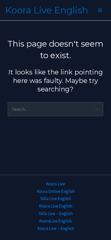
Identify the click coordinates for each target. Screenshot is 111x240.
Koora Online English (56, 191)
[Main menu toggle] (100, 10)
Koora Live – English (55, 228)
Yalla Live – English (55, 213)
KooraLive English (55, 221)
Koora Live (55, 184)
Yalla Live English (55, 198)
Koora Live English (46, 10)
